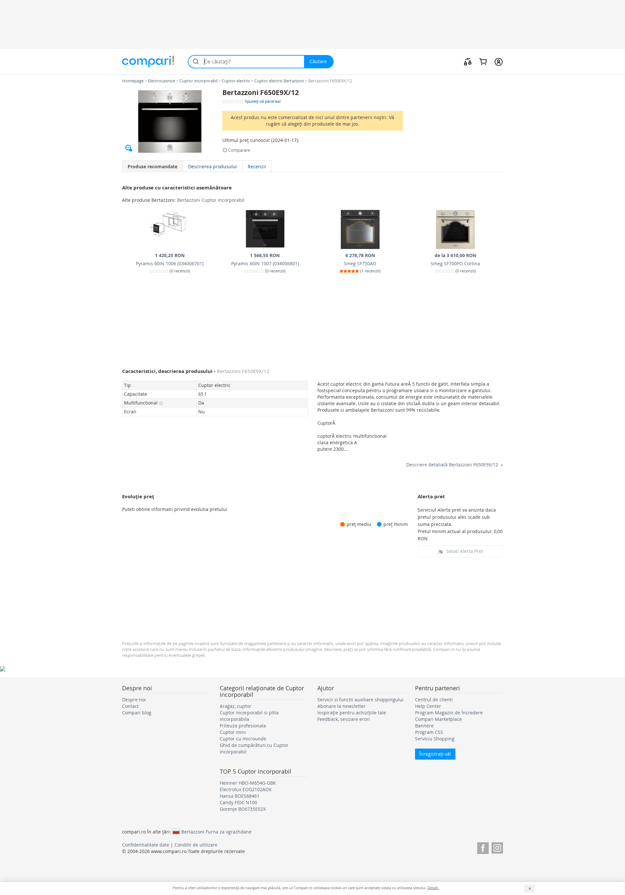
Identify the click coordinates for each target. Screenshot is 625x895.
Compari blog (136, 712)
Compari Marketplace (438, 719)
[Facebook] (483, 847)
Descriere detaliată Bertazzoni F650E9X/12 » (454, 464)
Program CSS (429, 732)
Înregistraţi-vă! (435, 754)
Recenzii (257, 166)
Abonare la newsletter (341, 706)
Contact (130, 706)
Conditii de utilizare (195, 845)
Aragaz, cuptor (235, 706)
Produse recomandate (152, 166)
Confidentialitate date (145, 845)
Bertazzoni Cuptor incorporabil (210, 200)
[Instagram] (497, 847)
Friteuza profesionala (243, 726)
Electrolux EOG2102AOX (245, 789)
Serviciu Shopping (434, 739)
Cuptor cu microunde (243, 739)
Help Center (428, 706)
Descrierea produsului (212, 166)
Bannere (424, 726)
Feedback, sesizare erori (343, 719)
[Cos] (483, 61)
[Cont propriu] (498, 61)
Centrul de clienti (434, 699)
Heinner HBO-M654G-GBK (248, 783)
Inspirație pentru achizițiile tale (351, 712)
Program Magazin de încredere (449, 712)
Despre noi (134, 699)
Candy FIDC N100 (238, 802)
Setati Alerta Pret (464, 551)
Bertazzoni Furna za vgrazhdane (216, 831)
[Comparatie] (468, 61)
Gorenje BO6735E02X (243, 809)
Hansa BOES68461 (239, 796)
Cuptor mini (233, 732)
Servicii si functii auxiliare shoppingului (360, 699)
